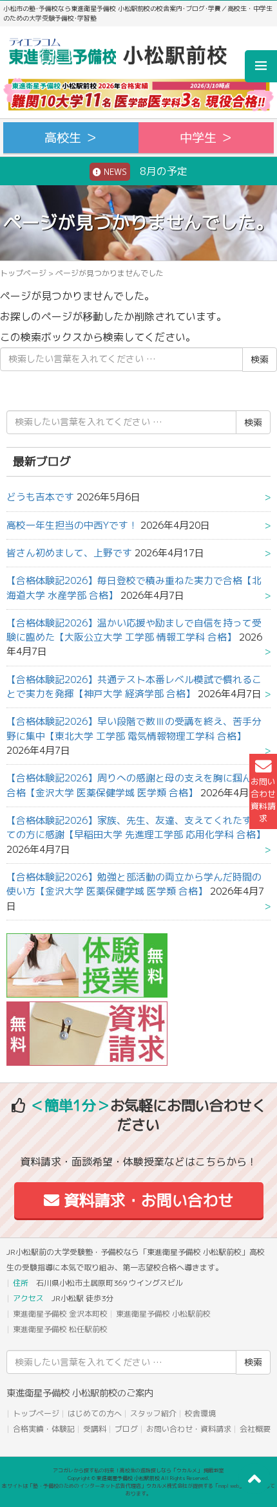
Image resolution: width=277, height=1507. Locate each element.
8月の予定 (144, 171)
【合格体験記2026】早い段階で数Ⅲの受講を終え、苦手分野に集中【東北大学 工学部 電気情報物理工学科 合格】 (134, 728)
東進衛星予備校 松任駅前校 (60, 1329)
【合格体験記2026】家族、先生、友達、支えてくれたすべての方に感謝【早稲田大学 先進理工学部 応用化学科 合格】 (135, 827)
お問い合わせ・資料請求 (188, 1428)
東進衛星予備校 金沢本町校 (60, 1313)
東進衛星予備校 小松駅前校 (163, 1313)
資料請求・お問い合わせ (146, 1200)
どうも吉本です (40, 497)
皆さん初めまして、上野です (69, 553)
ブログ (126, 1428)
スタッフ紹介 (153, 1413)
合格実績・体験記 (44, 1428)
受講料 (94, 1428)
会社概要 (255, 1428)
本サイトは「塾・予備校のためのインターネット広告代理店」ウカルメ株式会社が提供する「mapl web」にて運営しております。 (138, 1489)
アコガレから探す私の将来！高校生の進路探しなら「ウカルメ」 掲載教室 (138, 1470)
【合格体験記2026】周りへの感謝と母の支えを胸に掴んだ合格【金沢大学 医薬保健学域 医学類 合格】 (134, 785)
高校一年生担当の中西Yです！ (72, 525)
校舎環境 (200, 1413)
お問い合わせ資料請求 (263, 800)
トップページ (23, 273)
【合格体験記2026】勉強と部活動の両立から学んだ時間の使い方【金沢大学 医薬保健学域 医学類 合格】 (134, 884)
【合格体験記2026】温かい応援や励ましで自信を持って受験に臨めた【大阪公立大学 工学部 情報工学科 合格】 (134, 630)
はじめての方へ (95, 1413)
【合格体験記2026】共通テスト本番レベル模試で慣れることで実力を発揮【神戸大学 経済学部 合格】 (134, 686)
